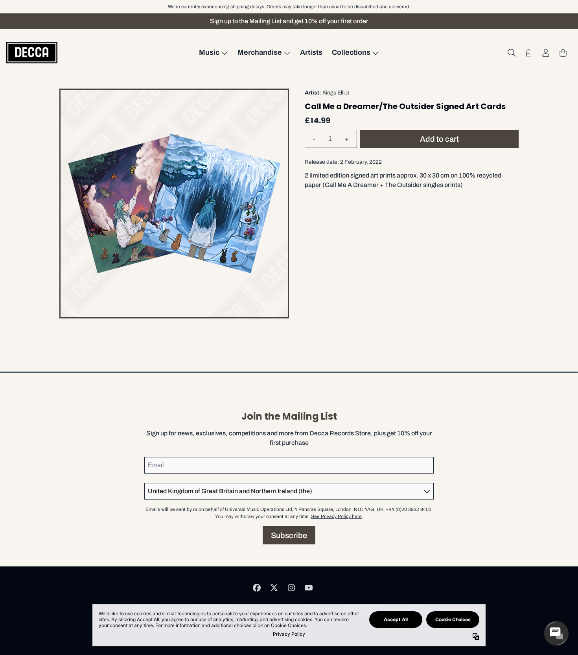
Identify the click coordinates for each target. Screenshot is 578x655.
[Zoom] (174, 203)
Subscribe (289, 535)
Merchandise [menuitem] (259, 52)
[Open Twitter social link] (274, 587)
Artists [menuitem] (311, 52)
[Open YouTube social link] (308, 587)
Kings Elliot (335, 93)
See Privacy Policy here (336, 516)
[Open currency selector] (528, 52)
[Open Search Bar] (511, 52)
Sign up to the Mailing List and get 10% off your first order (289, 21)
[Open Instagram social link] (291, 587)
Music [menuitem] (209, 52)
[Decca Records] (31, 52)
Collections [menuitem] (351, 52)
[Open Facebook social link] (256, 587)
